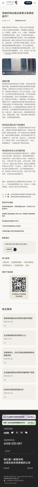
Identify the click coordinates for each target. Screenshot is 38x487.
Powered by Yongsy (10, 483)
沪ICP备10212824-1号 (10, 476)
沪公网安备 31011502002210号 (15, 480)
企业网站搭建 (19, 265)
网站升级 (6, 262)
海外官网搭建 (29, 262)
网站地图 (6, 468)
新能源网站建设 (16, 262)
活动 (27, 265)
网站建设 (8, 53)
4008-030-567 (13, 443)
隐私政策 (30, 468)
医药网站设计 (7, 265)
